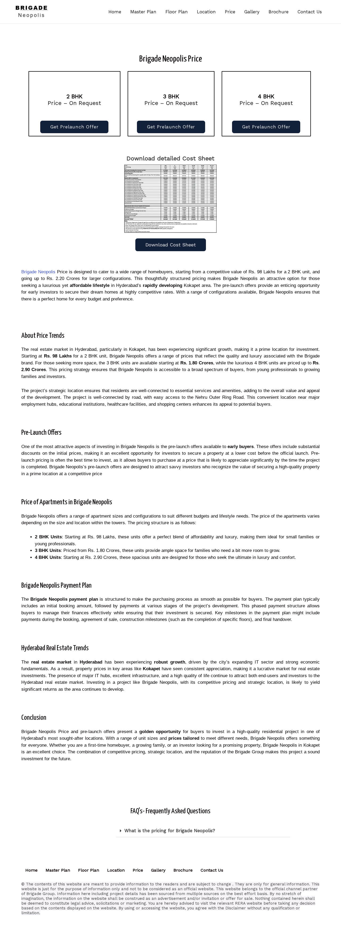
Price (138, 870)
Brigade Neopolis (38, 271)
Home (31, 870)
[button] (203, 830)
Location (116, 870)
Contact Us (212, 870)
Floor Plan (88, 870)
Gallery (158, 870)
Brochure (183, 870)
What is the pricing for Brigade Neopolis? (169, 830)
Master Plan (58, 870)
